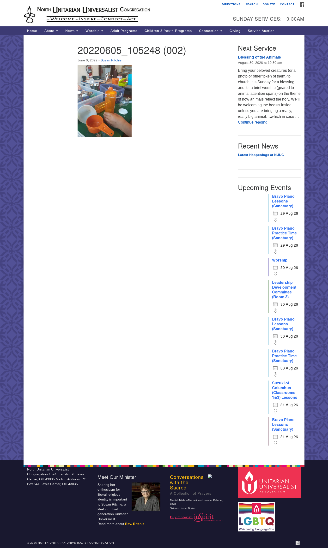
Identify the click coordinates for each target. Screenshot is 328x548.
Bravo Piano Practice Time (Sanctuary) (284, 233)
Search (251, 4)
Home (32, 31)
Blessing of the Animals (259, 57)
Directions (231, 4)
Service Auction (261, 31)
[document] (164, 247)
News (70, 31)
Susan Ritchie (111, 60)
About (50, 31)
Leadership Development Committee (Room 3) (284, 289)
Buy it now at (181, 517)
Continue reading (252, 122)
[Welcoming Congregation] (257, 514)
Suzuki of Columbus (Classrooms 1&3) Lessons (284, 390)
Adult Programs (123, 31)
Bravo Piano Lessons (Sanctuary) (283, 201)
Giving (235, 31)
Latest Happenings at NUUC (261, 155)
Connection (209, 31)
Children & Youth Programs (168, 31)
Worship (93, 31)
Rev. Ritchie (135, 524)
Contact (287, 4)
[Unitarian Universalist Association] (270, 482)
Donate (269, 4)
